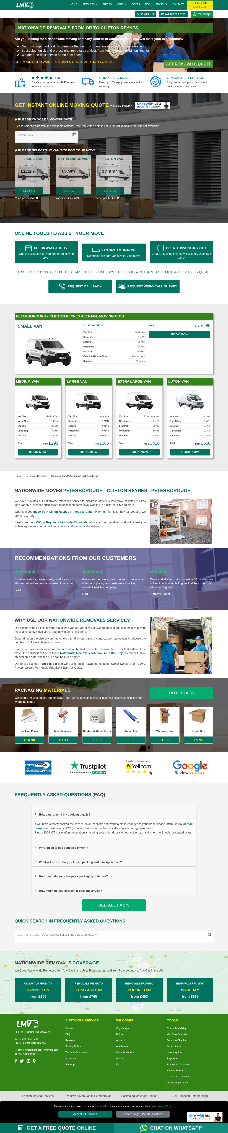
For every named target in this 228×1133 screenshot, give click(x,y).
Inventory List (174, 1058)
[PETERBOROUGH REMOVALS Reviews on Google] (190, 767)
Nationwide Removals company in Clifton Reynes (94, 653)
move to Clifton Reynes (90, 511)
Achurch (120, 1046)
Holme (119, 1039)
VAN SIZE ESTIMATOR (114, 252)
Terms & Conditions (76, 1058)
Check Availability (176, 1033)
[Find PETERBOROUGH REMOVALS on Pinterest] (28, 1067)
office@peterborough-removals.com (37, 1055)
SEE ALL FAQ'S (114, 905)
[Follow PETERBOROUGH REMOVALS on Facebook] (16, 1067)
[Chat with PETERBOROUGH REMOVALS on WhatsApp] (145, 1128)
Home (73, 4)
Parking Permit (175, 1076)
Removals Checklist (178, 1070)
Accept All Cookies (85, 1114)
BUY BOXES (181, 693)
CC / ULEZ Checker (178, 1082)
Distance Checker (177, 1046)
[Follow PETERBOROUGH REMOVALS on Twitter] (22, 1067)
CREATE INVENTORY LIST (182, 253)
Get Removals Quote (189, 64)
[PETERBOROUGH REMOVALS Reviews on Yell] (139, 767)
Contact (178, 4)
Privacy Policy (165, 1106)
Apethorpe (122, 1052)
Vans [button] (120, 4)
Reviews (161, 4)
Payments (172, 1064)
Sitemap (70, 1070)
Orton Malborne (125, 1058)
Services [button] (88, 4)
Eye (118, 1070)
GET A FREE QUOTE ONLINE (60, 1128)
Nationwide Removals (36, 476)
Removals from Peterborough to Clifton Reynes (75, 476)
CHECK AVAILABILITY (46, 253)
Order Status (174, 1052)
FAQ (67, 1039)
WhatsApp (204, 14)
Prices (107, 4)
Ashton (120, 1064)
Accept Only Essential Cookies (142, 1114)
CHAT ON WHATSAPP (176, 1128)
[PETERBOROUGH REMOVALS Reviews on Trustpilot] (88, 767)
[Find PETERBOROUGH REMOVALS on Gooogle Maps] (34, 1067)
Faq (147, 4)
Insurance (71, 1064)
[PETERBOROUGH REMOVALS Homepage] (25, 5)
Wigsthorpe (122, 1033)
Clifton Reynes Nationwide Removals (61, 522)
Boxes (136, 4)
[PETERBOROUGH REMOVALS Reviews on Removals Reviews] (37, 767)
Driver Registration (177, 1088)
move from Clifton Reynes (51, 511)
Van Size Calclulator (178, 1039)
